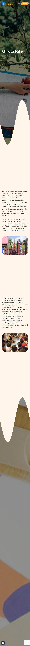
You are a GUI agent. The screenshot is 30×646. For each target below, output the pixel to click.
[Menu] (19, 4)
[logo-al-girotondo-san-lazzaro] (7, 3)
